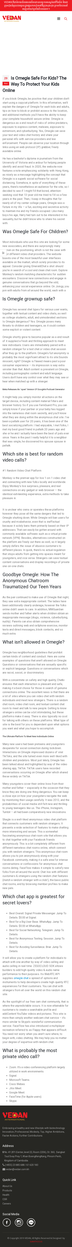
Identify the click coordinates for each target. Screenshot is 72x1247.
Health (6, 1195)
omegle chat (21, 978)
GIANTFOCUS (36, 1241)
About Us (7, 1186)
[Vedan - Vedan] (12, 19)
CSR (5, 1199)
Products (7, 1190)
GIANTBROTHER (49, 1241)
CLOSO (45, 1241)
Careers (7, 1203)
